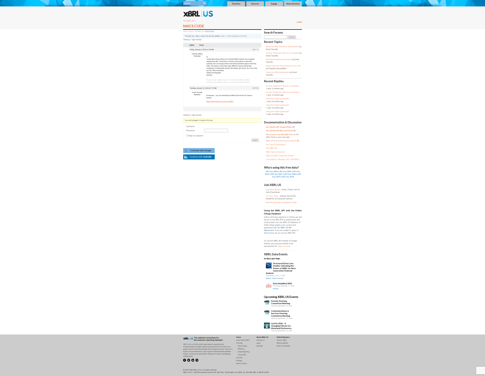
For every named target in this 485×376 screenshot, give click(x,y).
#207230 (255, 88)
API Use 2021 (276, 174)
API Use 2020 (290, 174)
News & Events (293, 4)
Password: (190, 130)
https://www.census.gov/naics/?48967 (220, 101)
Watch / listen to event (274, 278)
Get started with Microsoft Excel (279, 131)
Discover (255, 4)
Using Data (242, 355)
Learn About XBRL (243, 340)
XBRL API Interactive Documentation (281, 141)
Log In (255, 140)
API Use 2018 (288, 177)
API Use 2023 (285, 171)
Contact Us (260, 340)
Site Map (259, 346)
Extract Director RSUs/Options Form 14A (283, 66)
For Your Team (272, 196)
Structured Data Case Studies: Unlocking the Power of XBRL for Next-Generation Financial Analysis (281, 268)
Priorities (236, 4)
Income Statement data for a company (282, 53)
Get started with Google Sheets (279, 127)
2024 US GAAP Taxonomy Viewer (280, 156)
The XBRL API (188, 21)
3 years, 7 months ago (227, 36)
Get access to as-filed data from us (281, 134)
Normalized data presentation (278, 59)
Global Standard (283, 337)
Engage (274, 4)
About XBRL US (262, 337)
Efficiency (241, 349)
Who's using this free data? (281, 167)
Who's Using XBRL (283, 346)
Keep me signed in (195, 136)
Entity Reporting (243, 352)
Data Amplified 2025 (282, 283)
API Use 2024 (271, 171)
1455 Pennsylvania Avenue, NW (204, 372)
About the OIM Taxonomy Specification (282, 46)
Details (275, 289)
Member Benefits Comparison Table (281, 202)
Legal (258, 343)
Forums (190, 31)
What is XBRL (282, 340)
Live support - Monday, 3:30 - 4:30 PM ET (283, 159)
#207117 (255, 49)
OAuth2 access (283, 246)
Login (299, 22)
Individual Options (273, 189)
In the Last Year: (272, 258)
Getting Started (282, 343)
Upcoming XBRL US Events (281, 297)
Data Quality (242, 346)
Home (185, 31)
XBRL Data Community (275, 152)
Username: (190, 126)
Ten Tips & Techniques (275, 144)
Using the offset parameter (277, 72)
